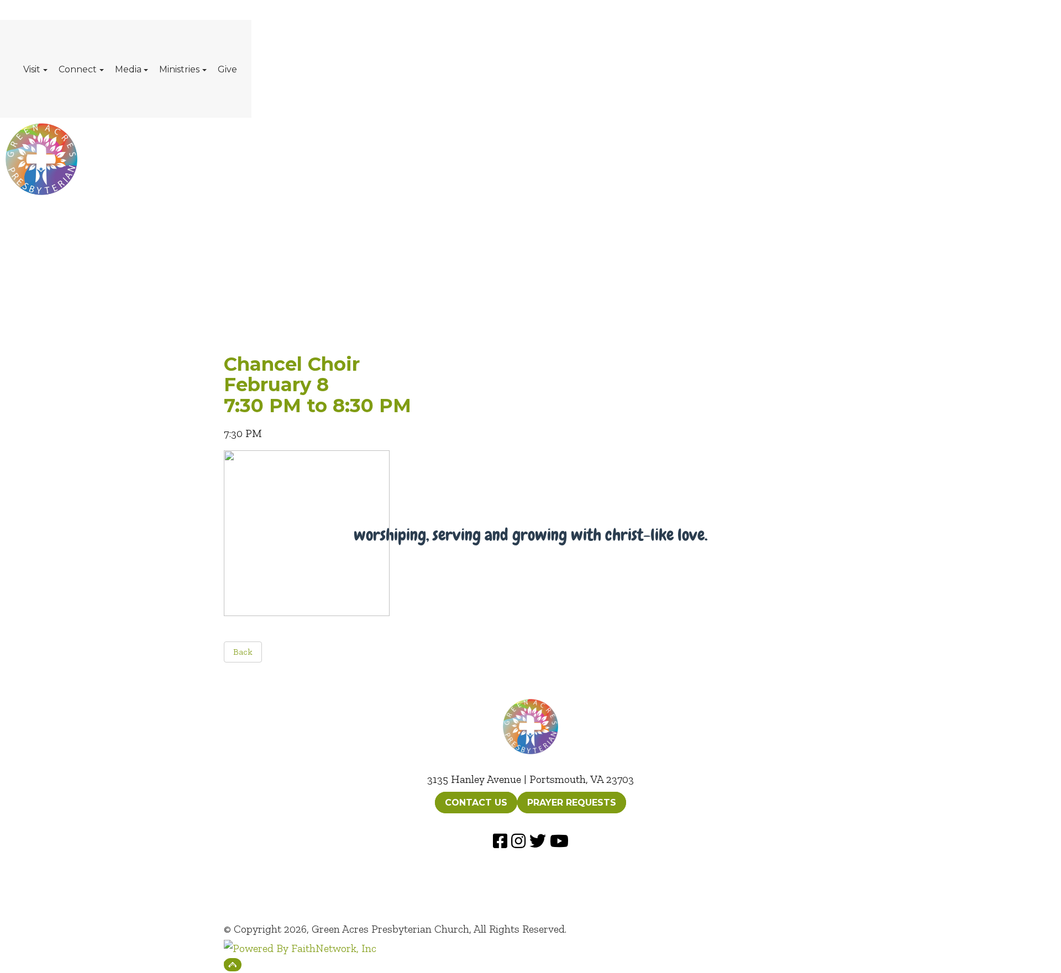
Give (227, 69)
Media (128, 69)
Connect (78, 69)
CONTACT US (476, 802)
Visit (31, 69)
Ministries (179, 69)
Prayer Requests (571, 802)
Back (243, 651)
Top (232, 964)
